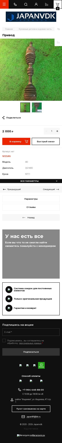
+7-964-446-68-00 (33, 389)
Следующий (49, 189)
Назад (31, 217)
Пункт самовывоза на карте (31, 409)
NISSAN (6, 156)
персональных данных (30, 343)
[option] (31, 70)
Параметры (31, 198)
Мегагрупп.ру (38, 435)
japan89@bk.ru (34, 417)
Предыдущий (14, 189)
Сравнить (58, 42)
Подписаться (31, 351)
